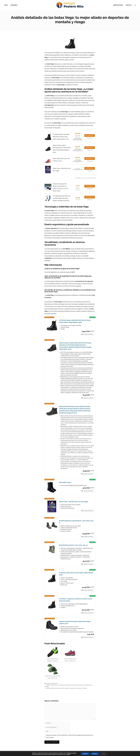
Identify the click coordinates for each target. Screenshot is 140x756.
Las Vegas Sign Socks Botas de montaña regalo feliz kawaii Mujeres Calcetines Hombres (61, 198)
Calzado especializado (51, 683)
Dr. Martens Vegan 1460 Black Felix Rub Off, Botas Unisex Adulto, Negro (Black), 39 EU (61, 137)
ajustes (68, 754)
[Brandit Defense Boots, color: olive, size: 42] (52, 550)
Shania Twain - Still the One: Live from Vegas (73, 501)
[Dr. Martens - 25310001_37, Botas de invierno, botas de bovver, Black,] (52, 603)
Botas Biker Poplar (65, 482)
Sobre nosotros (118, 5)
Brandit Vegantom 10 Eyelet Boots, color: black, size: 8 (76, 522)
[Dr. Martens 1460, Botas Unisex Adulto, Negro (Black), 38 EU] (52, 577)
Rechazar (95, 753)
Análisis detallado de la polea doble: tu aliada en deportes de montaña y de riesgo (66, 688)
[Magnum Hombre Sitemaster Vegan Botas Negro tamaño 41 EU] (52, 625)
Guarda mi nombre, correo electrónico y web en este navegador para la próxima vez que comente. (69, 736)
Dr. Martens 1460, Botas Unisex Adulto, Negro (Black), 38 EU (76, 574)
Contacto (129, 5)
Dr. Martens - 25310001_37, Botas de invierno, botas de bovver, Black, (75, 600)
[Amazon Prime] (92, 331)
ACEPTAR (85, 753)
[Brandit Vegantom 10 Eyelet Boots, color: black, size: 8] (52, 525)
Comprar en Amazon (88, 334)
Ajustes (103, 753)
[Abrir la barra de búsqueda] (135, 5)
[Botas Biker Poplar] (52, 487)
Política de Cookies (71, 753)
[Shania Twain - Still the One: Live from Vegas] (52, 506)
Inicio (6, 5)
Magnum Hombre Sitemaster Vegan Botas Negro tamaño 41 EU (75, 622)
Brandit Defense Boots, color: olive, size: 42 (73, 545)
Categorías (13, 5)
